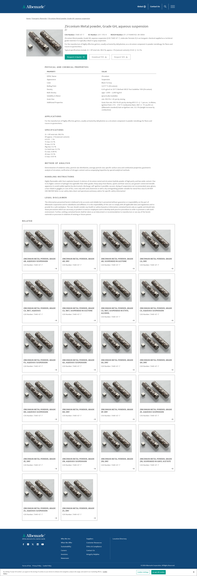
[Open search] (165, 6)
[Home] (33, 6)
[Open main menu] (173, 6)
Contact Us (155, 6)
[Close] (193, 572)
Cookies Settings (142, 572)
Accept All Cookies (158, 572)
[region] (98, 572)
